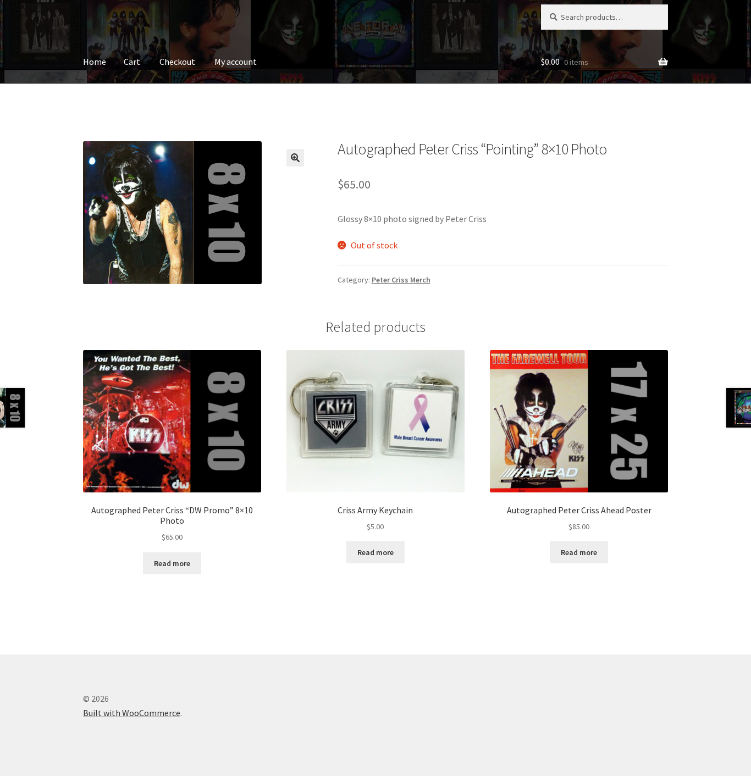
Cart (132, 61)
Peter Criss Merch (401, 280)
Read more (172, 563)
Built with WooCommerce (131, 712)
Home (94, 61)
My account (235, 61)
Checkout (177, 61)
